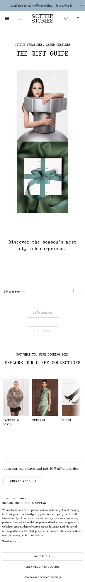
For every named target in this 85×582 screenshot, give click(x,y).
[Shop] (7, 18)
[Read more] (81, 5)
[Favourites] (66, 18)
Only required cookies (43, 566)
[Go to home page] (42, 18)
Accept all (42, 556)
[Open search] (19, 18)
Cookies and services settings (42, 577)
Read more (9, 541)
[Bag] (78, 18)
